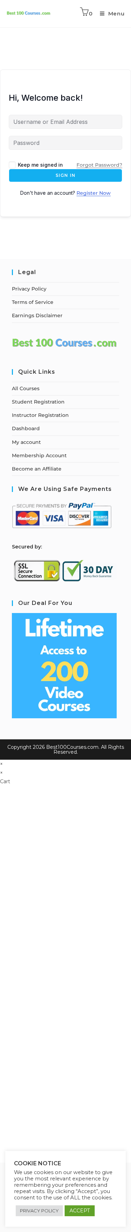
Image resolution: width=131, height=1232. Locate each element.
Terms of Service (32, 302)
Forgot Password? (99, 165)
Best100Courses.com (72, 747)
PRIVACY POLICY (39, 1210)
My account (26, 442)
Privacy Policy (29, 289)
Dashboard (26, 428)
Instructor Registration (40, 415)
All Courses (25, 388)
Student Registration (38, 402)
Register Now (94, 193)
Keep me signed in (40, 165)
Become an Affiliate (36, 469)
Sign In (65, 175)
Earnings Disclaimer (37, 315)
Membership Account (39, 455)
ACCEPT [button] (80, 1210)
